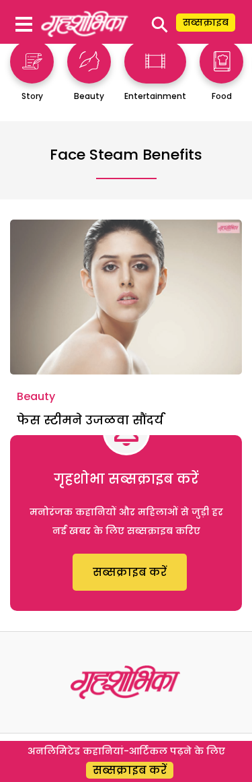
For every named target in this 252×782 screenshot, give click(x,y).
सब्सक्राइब (205, 22)
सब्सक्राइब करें (130, 572)
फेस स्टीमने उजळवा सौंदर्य (90, 420)
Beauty (36, 396)
